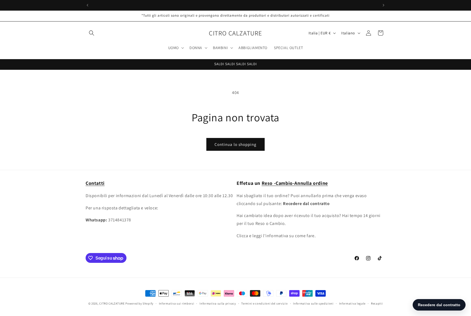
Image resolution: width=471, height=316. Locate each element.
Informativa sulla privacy (218, 303)
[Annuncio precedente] (87, 5)
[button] (92, 33)
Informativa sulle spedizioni (313, 303)
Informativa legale (352, 303)
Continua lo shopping (235, 144)
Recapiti (377, 303)
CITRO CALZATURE (112, 303)
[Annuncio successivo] (384, 5)
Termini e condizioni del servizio (264, 303)
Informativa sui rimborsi (176, 303)
